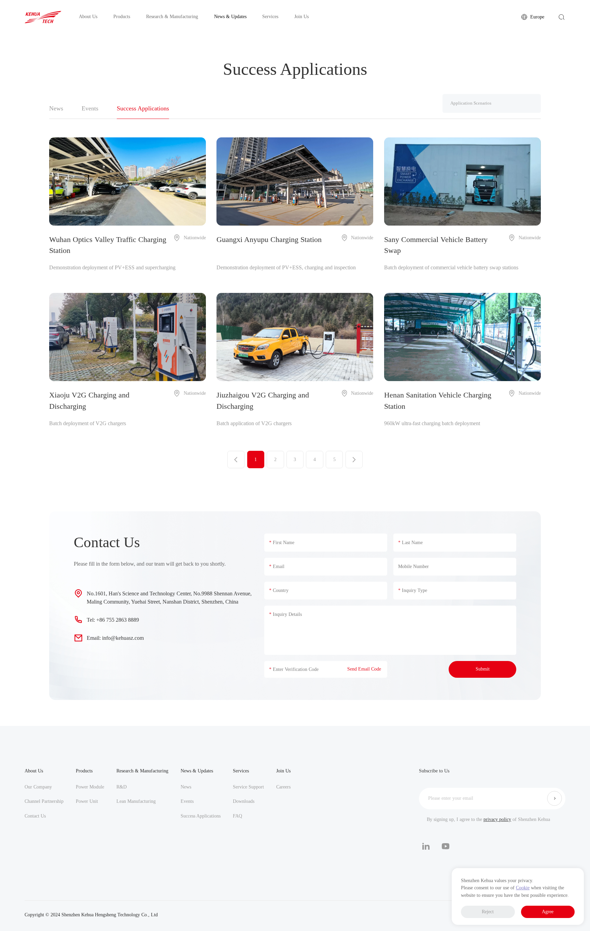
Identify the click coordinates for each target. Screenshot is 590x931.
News (186, 787)
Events (187, 801)
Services (241, 770)
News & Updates (197, 770)
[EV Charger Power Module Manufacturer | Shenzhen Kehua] (43, 17)
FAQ (237, 816)
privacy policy (497, 819)
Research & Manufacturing (142, 770)
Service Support (248, 787)
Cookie (523, 887)
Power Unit (87, 801)
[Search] (561, 17)
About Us (34, 770)
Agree (547, 911)
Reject (488, 911)
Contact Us (35, 816)
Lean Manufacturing (136, 801)
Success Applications (201, 816)
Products (84, 770)
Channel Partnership (44, 801)
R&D (121, 787)
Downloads (243, 801)
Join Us (283, 770)
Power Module (90, 787)
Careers (283, 787)
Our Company (38, 787)
